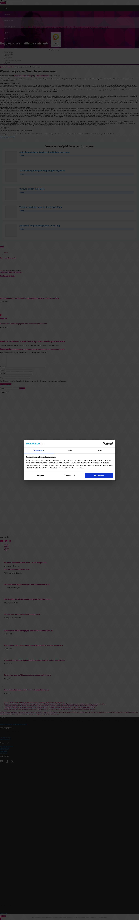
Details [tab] (69, 450)
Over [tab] (100, 450)
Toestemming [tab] (39, 450)
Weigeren (40, 475)
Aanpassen (68, 475)
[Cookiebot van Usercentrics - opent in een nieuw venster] (104, 443)
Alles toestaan (99, 475)
